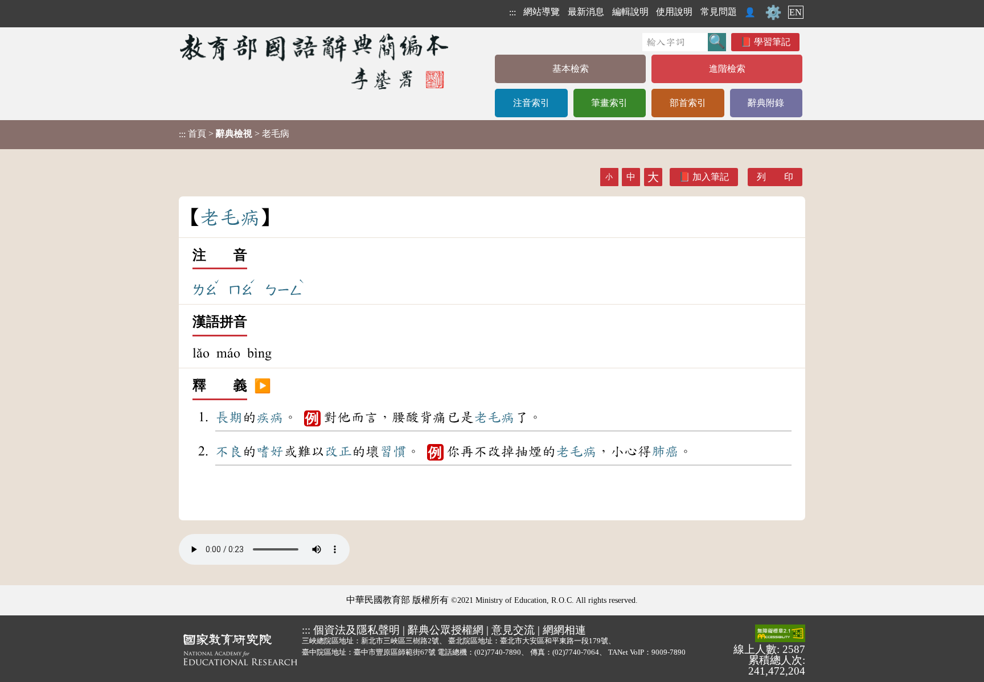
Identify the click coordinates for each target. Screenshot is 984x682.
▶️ (262, 386)
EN (795, 12)
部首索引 (688, 103)
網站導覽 (541, 12)
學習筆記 (772, 42)
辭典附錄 (766, 103)
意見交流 (513, 630)
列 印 (775, 177)
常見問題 (718, 12)
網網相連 (564, 630)
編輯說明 (630, 12)
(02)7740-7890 (497, 652)
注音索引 (531, 103)
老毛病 (494, 417)
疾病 (270, 417)
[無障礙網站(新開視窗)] (780, 634)
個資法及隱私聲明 (356, 630)
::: (512, 12)
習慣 (393, 451)
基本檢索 (570, 68)
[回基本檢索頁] (315, 61)
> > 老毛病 (234, 134)
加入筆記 (710, 177)
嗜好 (270, 451)
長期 (229, 417)
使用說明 (674, 12)
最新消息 (586, 12)
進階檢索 (727, 68)
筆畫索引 (609, 103)
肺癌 (665, 451)
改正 (338, 451)
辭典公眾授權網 (445, 630)
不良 (229, 451)
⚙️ (773, 12)
